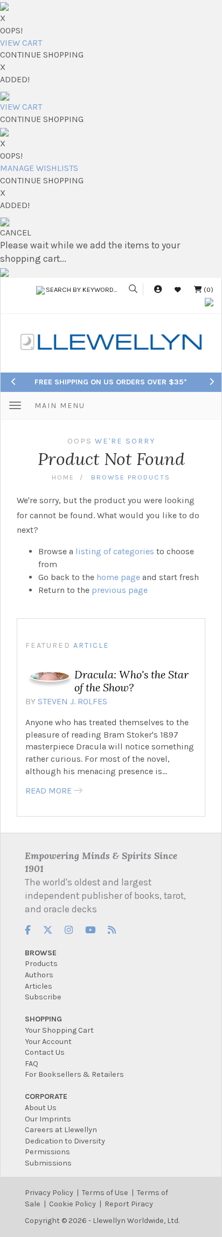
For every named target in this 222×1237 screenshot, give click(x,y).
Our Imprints (48, 1119)
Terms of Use (105, 1192)
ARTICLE (91, 645)
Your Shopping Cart (59, 1030)
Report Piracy (129, 1204)
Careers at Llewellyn (61, 1129)
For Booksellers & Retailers (74, 1074)
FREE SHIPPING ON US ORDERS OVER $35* (110, 382)
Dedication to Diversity (65, 1141)
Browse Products (130, 477)
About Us (41, 1107)
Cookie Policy (72, 1204)
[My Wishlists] (178, 289)
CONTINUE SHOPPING (42, 54)
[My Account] (158, 289)
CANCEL (15, 232)
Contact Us (45, 1052)
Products (41, 963)
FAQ (31, 1063)
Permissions (47, 1151)
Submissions (48, 1163)
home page (118, 577)
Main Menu (59, 405)
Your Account (48, 1041)
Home (63, 477)
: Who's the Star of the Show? (131, 681)
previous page (120, 590)
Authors (39, 974)
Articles (38, 986)
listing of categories (114, 551)
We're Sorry (125, 441)
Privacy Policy (49, 1192)
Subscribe (43, 997)
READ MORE (48, 790)
